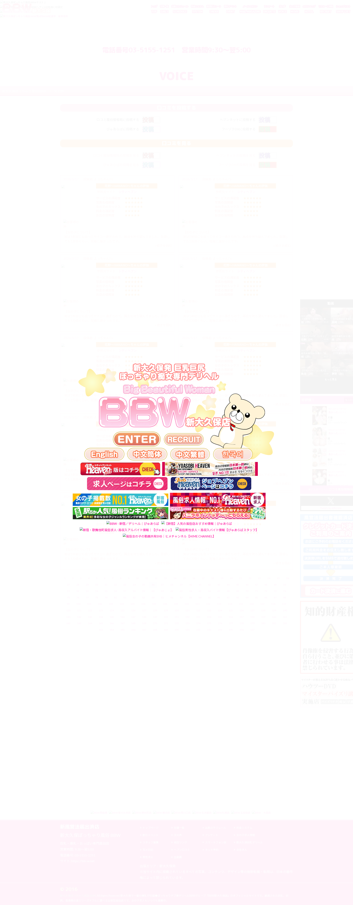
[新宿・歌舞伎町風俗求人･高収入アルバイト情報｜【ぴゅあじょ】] (126, 530)
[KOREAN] (233, 454)
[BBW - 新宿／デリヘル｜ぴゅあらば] (132, 524)
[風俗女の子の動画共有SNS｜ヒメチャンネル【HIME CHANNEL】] (169, 536)
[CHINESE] (147, 454)
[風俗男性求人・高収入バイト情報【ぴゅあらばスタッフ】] (217, 530)
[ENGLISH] (104, 454)
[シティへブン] (120, 469)
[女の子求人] (184, 439)
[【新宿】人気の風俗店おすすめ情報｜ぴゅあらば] (196, 524)
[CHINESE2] (190, 454)
